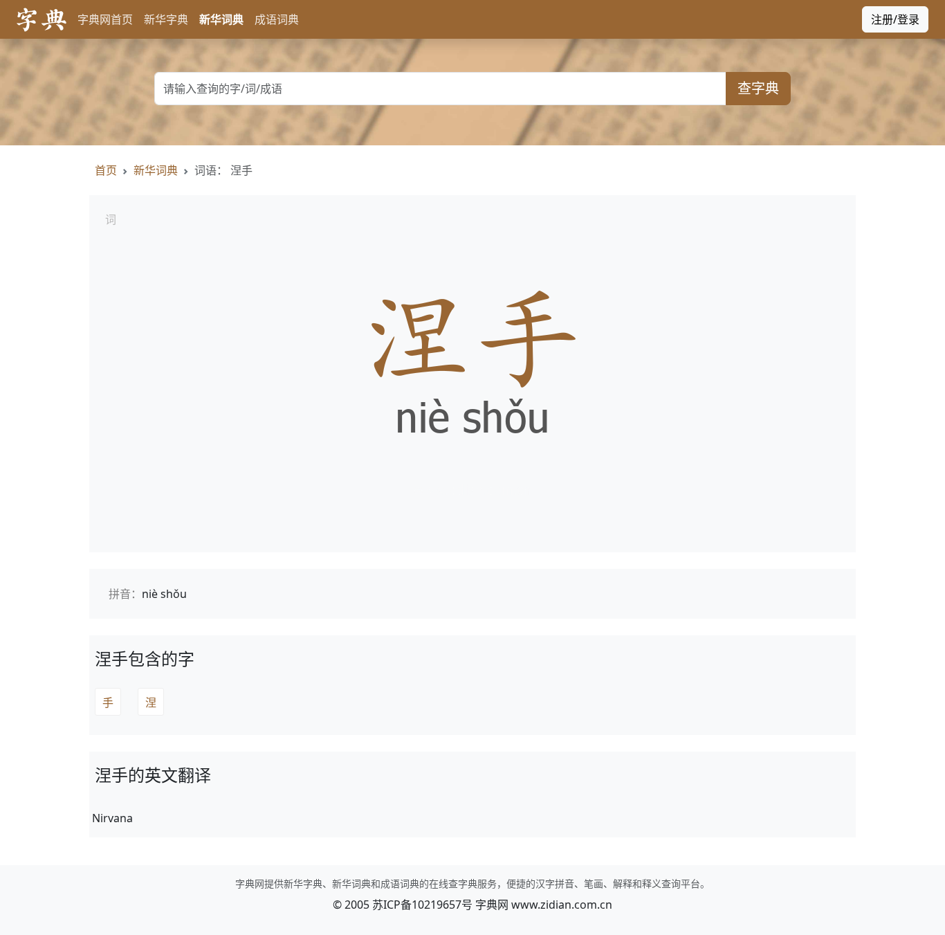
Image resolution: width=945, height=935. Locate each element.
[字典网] (41, 20)
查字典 (758, 88)
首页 (106, 170)
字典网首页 (105, 19)
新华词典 (221, 19)
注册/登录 (895, 19)
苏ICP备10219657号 (422, 904)
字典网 (491, 904)
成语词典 (277, 19)
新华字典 (166, 19)
